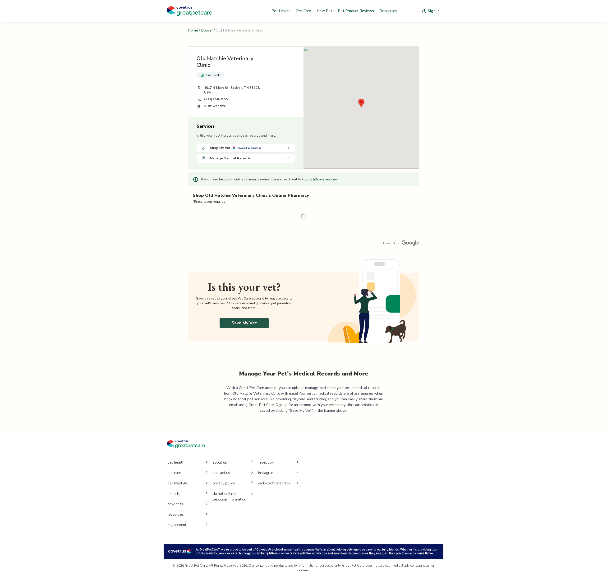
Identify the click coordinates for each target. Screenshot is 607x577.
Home (193, 30)
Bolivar (207, 30)
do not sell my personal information (229, 496)
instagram (266, 472)
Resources (388, 10)
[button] (361, 103)
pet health (175, 462)
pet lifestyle (177, 483)
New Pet (324, 10)
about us (220, 462)
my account (176, 525)
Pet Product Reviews (356, 10)
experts (173, 493)
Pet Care (303, 10)
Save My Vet (244, 323)
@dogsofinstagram (274, 483)
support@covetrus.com (320, 179)
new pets (175, 504)
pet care (174, 472)
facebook (266, 462)
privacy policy (224, 483)
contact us (221, 472)
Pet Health (280, 10)
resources (175, 514)
